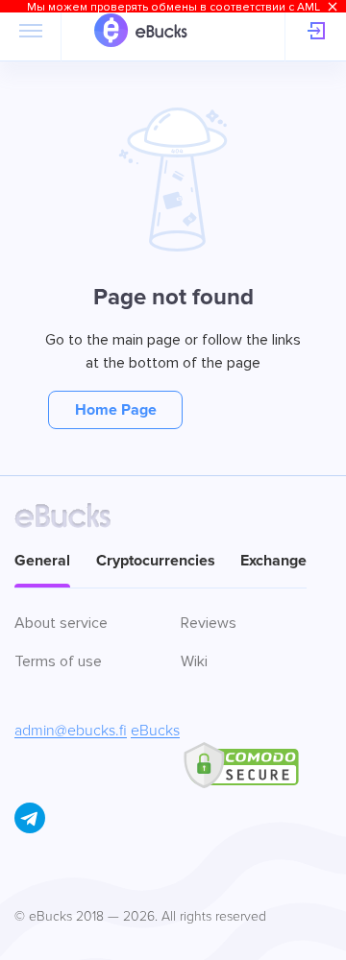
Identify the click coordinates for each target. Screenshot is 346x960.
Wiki (194, 661)
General (42, 560)
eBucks (155, 730)
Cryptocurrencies (155, 560)
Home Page (116, 410)
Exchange (273, 560)
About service (61, 623)
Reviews (208, 623)
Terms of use (58, 661)
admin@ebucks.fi (70, 730)
